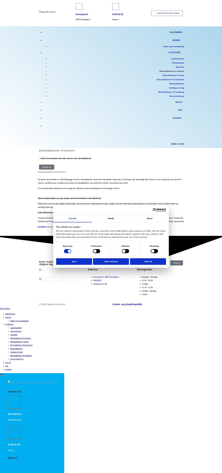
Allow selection (111, 261)
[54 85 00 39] (115, 6)
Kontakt (8, 369)
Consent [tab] (72, 218)
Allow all (148, 261)
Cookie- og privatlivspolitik (127, 304)
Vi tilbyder (9, 324)
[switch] (96, 251)
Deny (74, 261)
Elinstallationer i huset (19, 342)
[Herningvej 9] (79, 6)
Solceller (13, 335)
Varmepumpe (16, 331)
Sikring (8, 317)
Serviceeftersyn (17, 359)
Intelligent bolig (16, 352)
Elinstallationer (16, 349)
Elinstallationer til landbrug (21, 355)
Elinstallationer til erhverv (20, 338)
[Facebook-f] (42, 294)
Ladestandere (16, 328)
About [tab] (149, 218)
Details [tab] (111, 218)
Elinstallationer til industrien (21, 345)
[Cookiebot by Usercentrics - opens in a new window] (155, 210)
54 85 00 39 (117, 14)
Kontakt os (43, 227)
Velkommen (10, 314)
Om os (8, 362)
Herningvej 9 (82, 14)
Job (6, 366)
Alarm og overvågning (19, 321)
